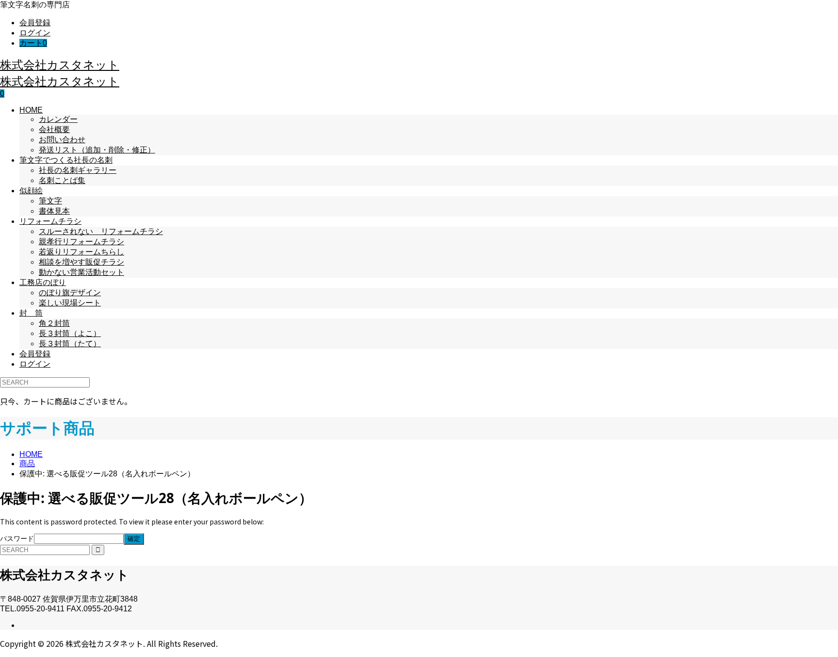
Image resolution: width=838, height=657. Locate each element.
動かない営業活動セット (81, 272)
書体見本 (54, 211)
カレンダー (58, 119)
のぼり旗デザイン (70, 292)
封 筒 (31, 313)
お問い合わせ (62, 139)
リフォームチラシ (50, 221)
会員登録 (34, 22)
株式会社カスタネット (59, 64)
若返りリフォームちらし (81, 252)
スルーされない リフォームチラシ (101, 231)
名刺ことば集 (62, 180)
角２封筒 (54, 323)
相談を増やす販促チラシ (81, 262)
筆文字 (50, 201)
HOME (31, 110)
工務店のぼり (42, 282)
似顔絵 (31, 190)
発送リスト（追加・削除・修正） (97, 150)
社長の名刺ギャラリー (77, 170)
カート (33, 43)
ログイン (34, 33)
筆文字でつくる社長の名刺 (66, 160)
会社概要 (54, 129)
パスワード (17, 538)
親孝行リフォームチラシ (81, 241)
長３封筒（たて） (70, 343)
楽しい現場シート (70, 303)
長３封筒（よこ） (70, 333)
